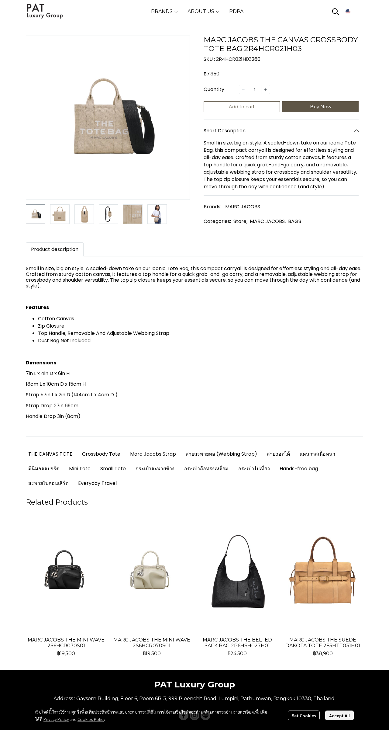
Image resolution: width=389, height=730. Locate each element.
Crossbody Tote (101, 453)
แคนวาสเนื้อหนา (317, 453)
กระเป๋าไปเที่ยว (254, 468)
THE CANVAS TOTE (50, 453)
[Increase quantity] (265, 89)
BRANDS (162, 11)
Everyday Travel (97, 483)
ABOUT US (201, 11)
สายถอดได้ (278, 453)
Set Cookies (304, 715)
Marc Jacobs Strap (153, 453)
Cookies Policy (91, 719)
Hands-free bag (299, 468)
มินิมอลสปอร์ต (43, 468)
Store (240, 221)
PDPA (236, 11)
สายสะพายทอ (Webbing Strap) (221, 453)
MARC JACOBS (242, 206)
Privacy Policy (56, 719)
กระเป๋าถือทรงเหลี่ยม (206, 468)
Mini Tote (80, 468)
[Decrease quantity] (243, 89)
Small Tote (113, 468)
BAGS (294, 221)
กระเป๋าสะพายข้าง (155, 468)
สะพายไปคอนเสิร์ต (48, 483)
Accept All (339, 715)
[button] (335, 11)
